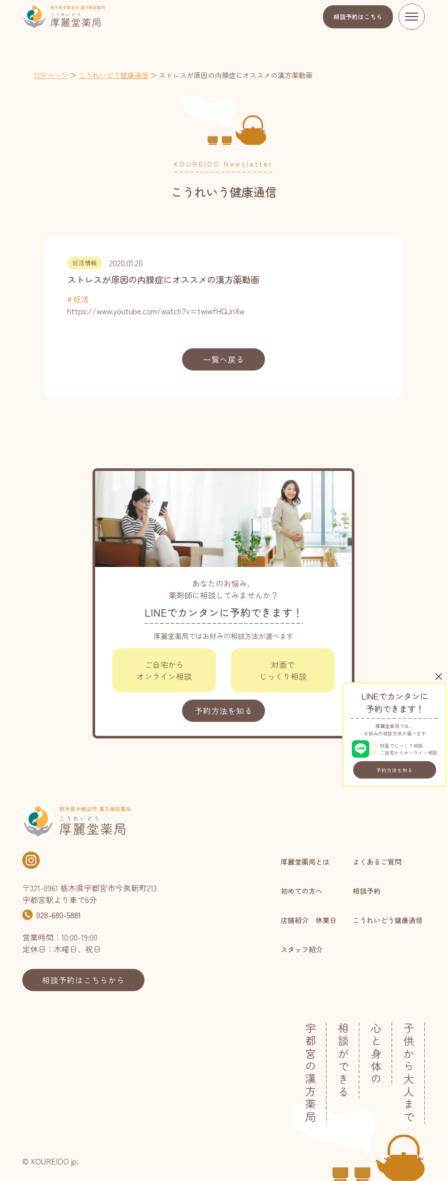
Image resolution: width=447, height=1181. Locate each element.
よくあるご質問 (377, 861)
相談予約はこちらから (83, 979)
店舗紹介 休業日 (309, 920)
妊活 (81, 299)
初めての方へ (302, 891)
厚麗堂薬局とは (305, 861)
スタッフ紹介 (302, 949)
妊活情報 (84, 262)
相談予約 (358, 16)
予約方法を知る (394, 769)
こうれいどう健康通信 (113, 75)
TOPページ (51, 75)
